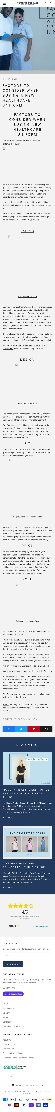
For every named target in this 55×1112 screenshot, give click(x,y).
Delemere (48, 671)
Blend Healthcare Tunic (27, 403)
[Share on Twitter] (21, 729)
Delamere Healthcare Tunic (27, 621)
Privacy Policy (9, 1044)
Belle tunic (17, 345)
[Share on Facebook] (9, 729)
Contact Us (7, 1022)
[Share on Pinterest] (34, 729)
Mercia (6, 671)
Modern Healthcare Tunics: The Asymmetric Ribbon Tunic (27, 793)
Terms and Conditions (12, 1053)
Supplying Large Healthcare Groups (18, 1058)
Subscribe (13, 964)
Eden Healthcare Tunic (27, 296)
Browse (6, 704)
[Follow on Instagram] (11, 1077)
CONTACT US (9, 988)
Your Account (8, 1008)
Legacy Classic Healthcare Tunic (27, 517)
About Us (7, 1040)
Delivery (6, 1013)
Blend (42, 666)
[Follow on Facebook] (4, 1077)
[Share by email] (46, 729)
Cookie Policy (8, 1049)
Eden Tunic (39, 345)
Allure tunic (28, 345)
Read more (7, 817)
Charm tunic (8, 348)
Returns (6, 1017)
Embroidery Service (11, 1026)
